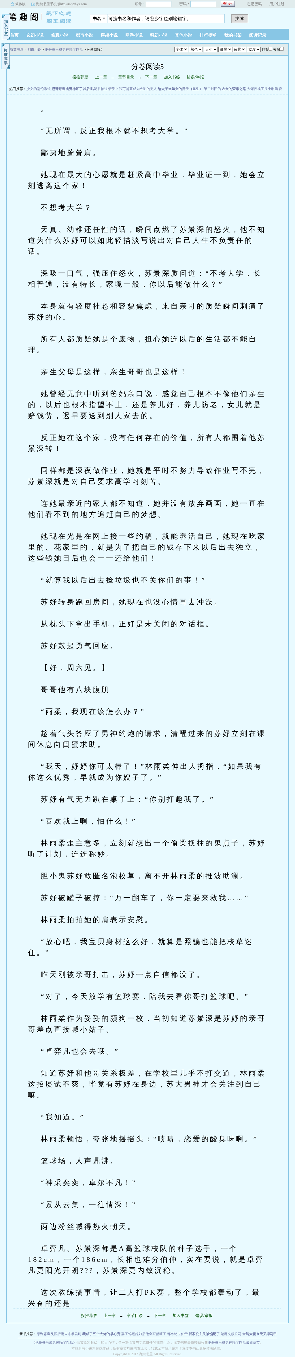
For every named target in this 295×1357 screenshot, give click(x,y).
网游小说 (134, 35)
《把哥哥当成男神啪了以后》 (54, 1343)
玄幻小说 (35, 35)
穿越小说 (109, 35)
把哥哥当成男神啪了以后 (64, 50)
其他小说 (183, 35)
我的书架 (233, 35)
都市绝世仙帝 (177, 1334)
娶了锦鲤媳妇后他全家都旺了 (143, 1334)
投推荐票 (80, 77)
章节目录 (126, 77)
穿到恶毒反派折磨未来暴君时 (59, 1334)
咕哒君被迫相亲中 (104, 89)
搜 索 (239, 18)
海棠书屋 (42, 17)
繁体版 (20, 4)
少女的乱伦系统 (39, 89)
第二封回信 (212, 89)
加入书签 (172, 77)
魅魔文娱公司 (231, 1334)
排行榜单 (208, 35)
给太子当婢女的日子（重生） (180, 89)
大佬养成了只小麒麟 (262, 89)
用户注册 (276, 4)
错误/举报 (195, 77)
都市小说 (84, 35)
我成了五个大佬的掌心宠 (101, 1334)
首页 (14, 35)
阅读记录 (257, 35)
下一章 (151, 77)
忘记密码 (254, 4)
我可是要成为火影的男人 (138, 89)
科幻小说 (158, 35)
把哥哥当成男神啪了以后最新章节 (234, 1343)
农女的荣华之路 (234, 89)
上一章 (101, 77)
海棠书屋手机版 (61, 4)
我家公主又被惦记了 (204, 1334)
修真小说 (59, 35)
